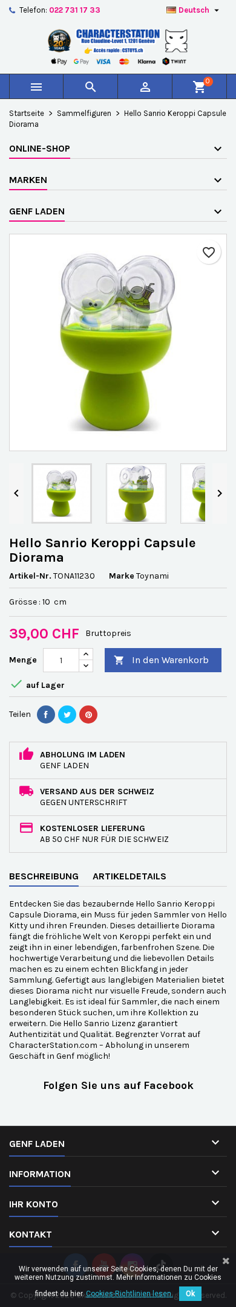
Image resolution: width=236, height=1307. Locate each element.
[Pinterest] (88, 714)
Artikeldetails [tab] (129, 876)
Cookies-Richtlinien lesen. (129, 1293)
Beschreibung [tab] (44, 876)
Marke (121, 576)
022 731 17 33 (74, 9)
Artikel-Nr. (30, 576)
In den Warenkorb (161, 660)
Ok (190, 1293)
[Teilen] (46, 714)
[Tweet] (67, 714)
